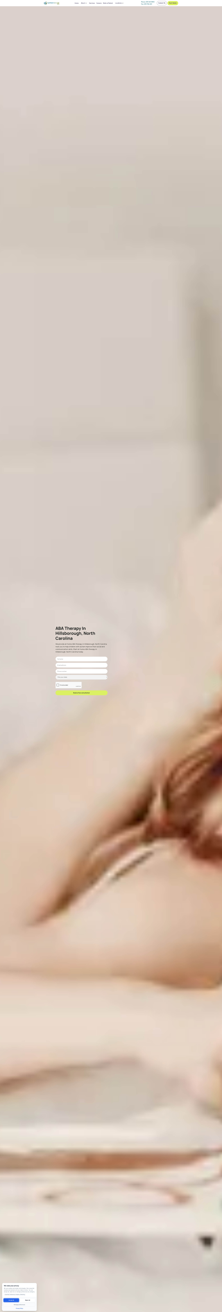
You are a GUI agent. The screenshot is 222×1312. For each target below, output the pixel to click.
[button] (83, 3)
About (83, 3)
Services (92, 3)
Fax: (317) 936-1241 (146, 4)
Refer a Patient (108, 3)
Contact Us (161, 3)
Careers (99, 3)
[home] (51, 3)
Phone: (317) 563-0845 (147, 2)
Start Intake (173, 3)
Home (77, 3)
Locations (118, 3)
